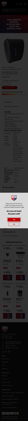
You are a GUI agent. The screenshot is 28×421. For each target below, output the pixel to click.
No (14, 224)
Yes (14, 220)
